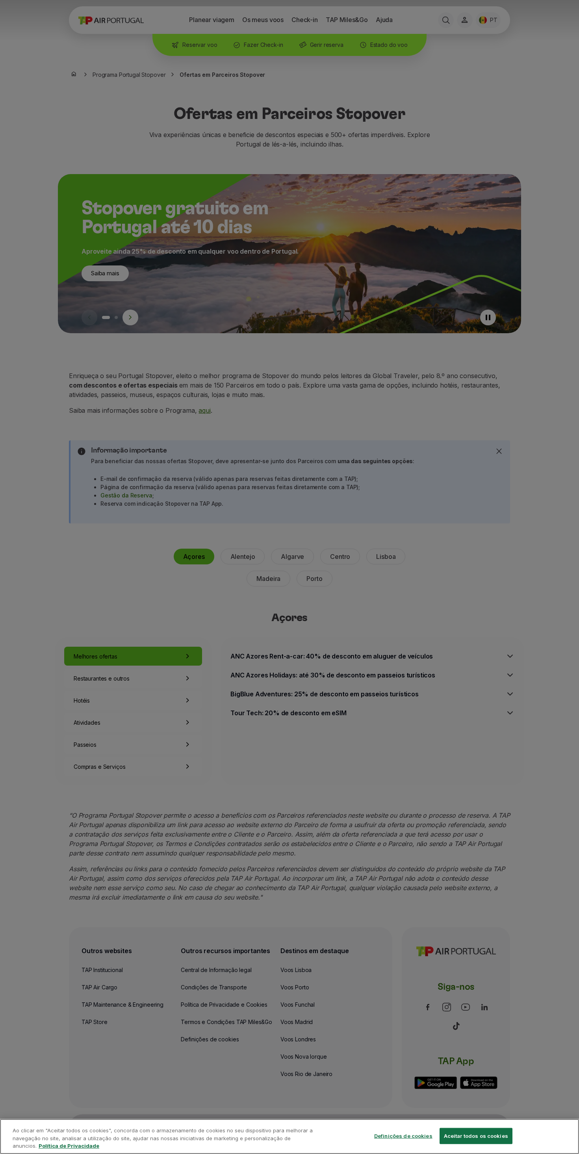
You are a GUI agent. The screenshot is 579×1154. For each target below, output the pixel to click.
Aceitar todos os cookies (476, 1135)
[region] (289, 1136)
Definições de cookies (403, 1135)
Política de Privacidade (69, 1146)
